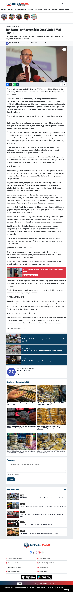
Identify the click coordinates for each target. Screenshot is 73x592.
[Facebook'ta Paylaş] (7, 84)
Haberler (8, 26)
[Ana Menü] (66, 4)
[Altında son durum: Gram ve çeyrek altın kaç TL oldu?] (21, 393)
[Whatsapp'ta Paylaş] (14, 84)
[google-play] (44, 577)
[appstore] (29, 577)
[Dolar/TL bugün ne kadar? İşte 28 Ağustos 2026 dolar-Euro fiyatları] (21, 416)
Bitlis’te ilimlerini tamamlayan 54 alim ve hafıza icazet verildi (42, 498)
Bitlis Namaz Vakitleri (14, 563)
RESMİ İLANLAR (64, 10)
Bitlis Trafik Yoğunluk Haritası (47, 563)
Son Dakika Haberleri (13, 571)
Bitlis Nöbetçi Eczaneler (15, 558)
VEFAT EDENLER (20, 10)
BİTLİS (10, 10)
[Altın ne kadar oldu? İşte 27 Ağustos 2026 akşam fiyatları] (51, 441)
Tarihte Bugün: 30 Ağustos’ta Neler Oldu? (36, 524)
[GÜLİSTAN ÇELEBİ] (11, 372)
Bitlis (22, 495)
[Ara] (63, 4)
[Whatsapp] (42, 552)
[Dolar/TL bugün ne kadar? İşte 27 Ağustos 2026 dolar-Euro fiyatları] (21, 441)
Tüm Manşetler (43, 567)
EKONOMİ (38, 10)
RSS (20, 584)
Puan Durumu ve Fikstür (14, 567)
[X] (33, 552)
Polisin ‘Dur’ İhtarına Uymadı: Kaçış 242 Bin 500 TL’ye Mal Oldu (43, 507)
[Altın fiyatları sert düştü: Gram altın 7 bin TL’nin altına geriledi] (51, 393)
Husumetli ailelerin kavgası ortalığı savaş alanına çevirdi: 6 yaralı (41, 516)
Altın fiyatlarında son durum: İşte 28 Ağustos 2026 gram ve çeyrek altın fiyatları (49, 427)
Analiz (22, 530)
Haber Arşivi (43, 571)
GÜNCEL (47, 10)
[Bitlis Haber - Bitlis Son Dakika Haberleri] (18, 3)
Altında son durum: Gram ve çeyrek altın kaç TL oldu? (39, 533)
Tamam (66, 589)
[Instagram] (36, 552)
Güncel (23, 521)
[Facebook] (30, 552)
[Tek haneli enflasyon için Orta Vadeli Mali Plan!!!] (36, 64)
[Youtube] (39, 552)
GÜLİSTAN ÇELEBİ (23, 371)
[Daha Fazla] (17, 84)
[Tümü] (65, 489)
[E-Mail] (18, 374)
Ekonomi (16, 26)
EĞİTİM (30, 10)
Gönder (11, 479)
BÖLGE (3, 10)
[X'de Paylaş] (10, 84)
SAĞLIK (54, 10)
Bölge (22, 504)
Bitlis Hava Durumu (45, 558)
